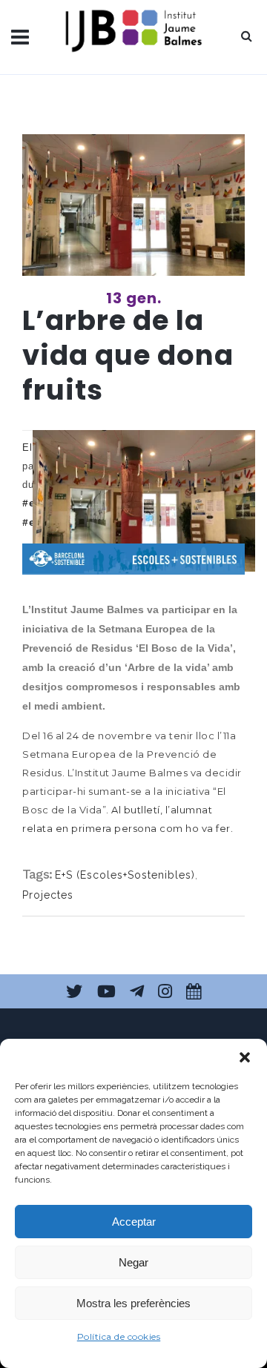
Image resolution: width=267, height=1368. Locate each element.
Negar (133, 1262)
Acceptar (134, 1221)
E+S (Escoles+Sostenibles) (125, 875)
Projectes (47, 895)
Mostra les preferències (133, 1303)
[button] (244, 1057)
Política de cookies (119, 1336)
